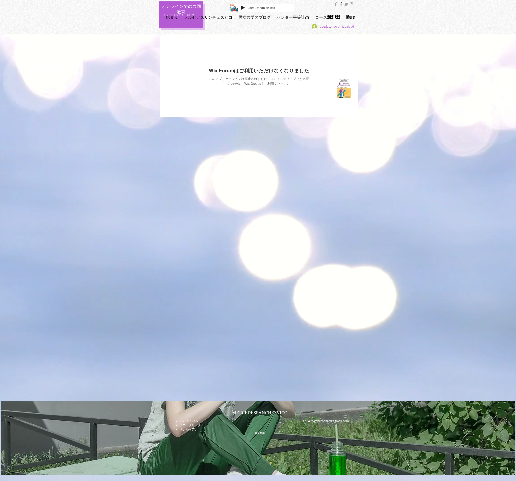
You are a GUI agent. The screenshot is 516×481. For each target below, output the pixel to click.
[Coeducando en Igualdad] (335, 4)
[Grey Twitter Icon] (346, 4)
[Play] (243, 8)
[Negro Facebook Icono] (341, 4)
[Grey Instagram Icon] (351, 4)
